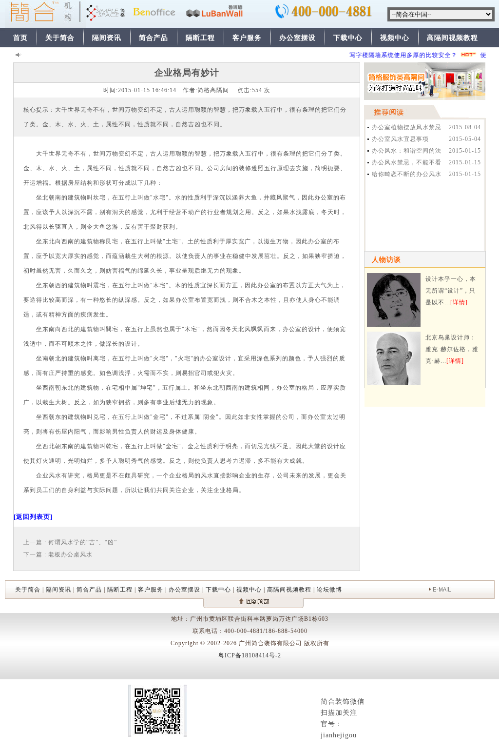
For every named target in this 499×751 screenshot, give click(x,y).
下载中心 (348, 37)
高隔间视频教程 (452, 37)
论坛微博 (329, 589)
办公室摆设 (297, 37)
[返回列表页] (33, 516)
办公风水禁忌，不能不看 (406, 162)
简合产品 (153, 37)
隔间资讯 (106, 37)
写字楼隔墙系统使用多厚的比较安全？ (398, 55)
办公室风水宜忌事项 (400, 139)
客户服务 (247, 37)
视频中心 (394, 37)
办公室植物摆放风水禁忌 (406, 127)
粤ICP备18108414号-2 (249, 655)
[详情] (459, 302)
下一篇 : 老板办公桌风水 (58, 554)
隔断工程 (200, 37)
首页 (20, 37)
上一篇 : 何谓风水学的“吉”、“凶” (70, 542)
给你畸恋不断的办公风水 (406, 174)
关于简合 (60, 37)
